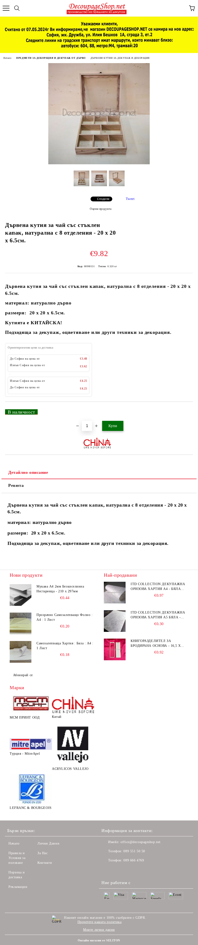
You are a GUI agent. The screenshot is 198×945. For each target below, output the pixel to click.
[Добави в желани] (186, 410)
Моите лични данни (99, 930)
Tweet (130, 199)
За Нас (42, 853)
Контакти (44, 863)
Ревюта (16, 485)
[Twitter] (118, 870)
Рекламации (18, 887)
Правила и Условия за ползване (17, 858)
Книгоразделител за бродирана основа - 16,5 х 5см (156, 643)
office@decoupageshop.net (140, 842)
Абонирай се (23, 675)
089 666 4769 (133, 860)
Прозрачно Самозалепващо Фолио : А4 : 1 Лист (64, 617)
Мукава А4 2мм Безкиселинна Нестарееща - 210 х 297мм (60, 589)
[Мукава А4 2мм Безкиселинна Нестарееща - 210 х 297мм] (20, 595)
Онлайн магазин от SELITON (99, 940)
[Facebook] (108, 870)
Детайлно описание (28, 472)
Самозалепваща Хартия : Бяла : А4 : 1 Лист (64, 645)
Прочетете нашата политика (100, 922)
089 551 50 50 (134, 851)
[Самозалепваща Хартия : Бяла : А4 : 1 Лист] (20, 652)
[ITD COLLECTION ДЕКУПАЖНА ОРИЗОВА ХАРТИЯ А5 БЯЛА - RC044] (115, 621)
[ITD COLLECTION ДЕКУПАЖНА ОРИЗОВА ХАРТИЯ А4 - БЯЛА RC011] (115, 592)
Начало (7, 58)
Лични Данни (48, 843)
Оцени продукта (100, 209)
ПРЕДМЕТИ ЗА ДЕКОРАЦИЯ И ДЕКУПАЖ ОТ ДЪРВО (50, 58)
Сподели (103, 199)
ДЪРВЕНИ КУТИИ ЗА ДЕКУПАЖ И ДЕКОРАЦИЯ (120, 58)
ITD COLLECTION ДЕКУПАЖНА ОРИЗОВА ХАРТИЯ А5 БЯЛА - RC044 (158, 615)
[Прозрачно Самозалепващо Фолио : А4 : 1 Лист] (20, 623)
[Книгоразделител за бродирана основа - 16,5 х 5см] (115, 649)
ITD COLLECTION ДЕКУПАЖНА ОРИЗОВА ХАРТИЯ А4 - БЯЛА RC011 (158, 586)
